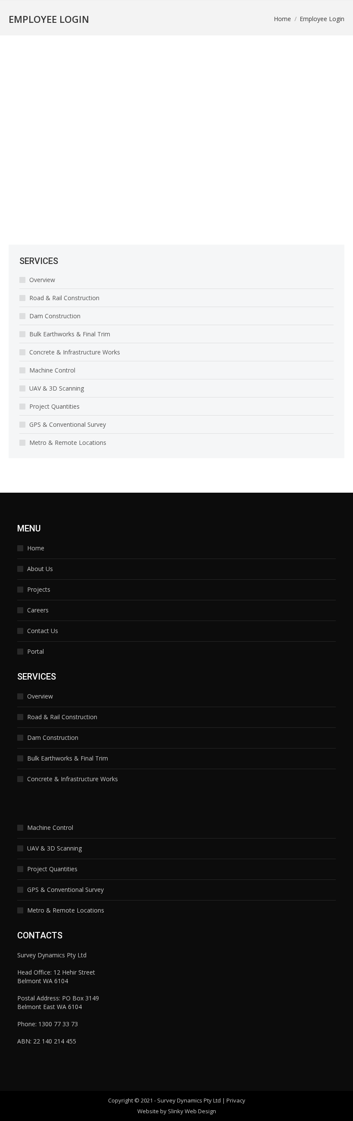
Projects (38, 589)
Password (27, 116)
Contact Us (42, 631)
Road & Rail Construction (64, 298)
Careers (38, 610)
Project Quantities (54, 406)
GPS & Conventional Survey (67, 424)
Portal (35, 651)
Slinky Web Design (192, 1111)
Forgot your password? (105, 201)
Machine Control (52, 370)
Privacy (235, 1100)
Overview (42, 280)
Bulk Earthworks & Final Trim (69, 334)
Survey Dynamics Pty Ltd (189, 1100)
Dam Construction (55, 316)
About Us (40, 569)
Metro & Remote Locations (67, 442)
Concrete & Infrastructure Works (74, 352)
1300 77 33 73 (58, 1024)
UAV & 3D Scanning (56, 388)
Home (35, 548)
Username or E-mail (43, 77)
